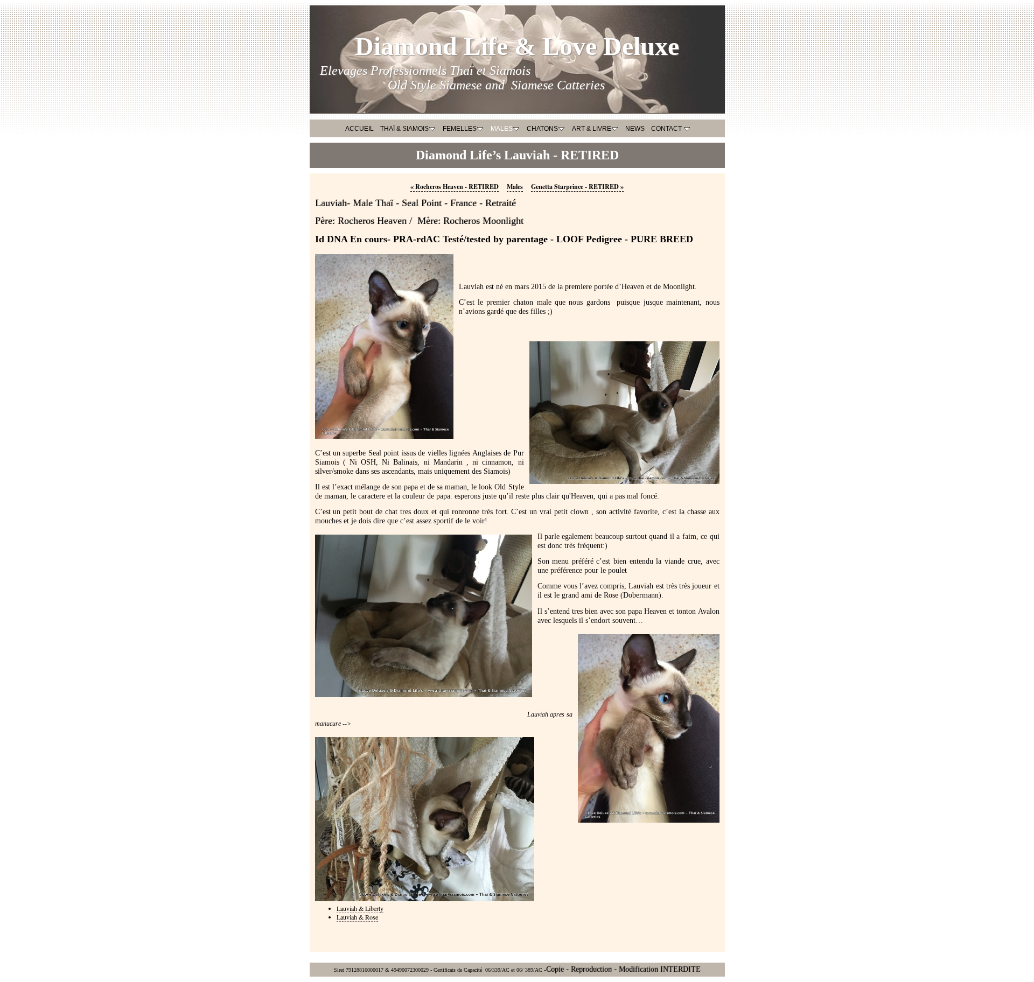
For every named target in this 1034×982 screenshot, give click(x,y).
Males (515, 186)
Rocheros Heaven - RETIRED (454, 186)
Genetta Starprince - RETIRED (577, 186)
